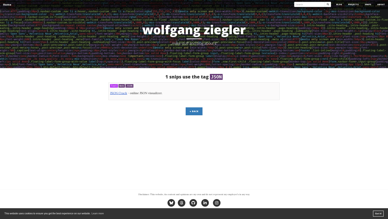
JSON (129, 85)
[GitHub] (193, 202)
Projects (353, 4)
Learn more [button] (98, 213)
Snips (368, 4)
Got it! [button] (378, 213)
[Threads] (181, 202)
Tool (114, 85)
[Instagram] (217, 202)
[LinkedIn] (205, 202)
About (381, 4)
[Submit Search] (328, 4)
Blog (339, 4)
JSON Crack (118, 93)
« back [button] (194, 111)
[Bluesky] (172, 202)
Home (7, 4)
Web (121, 85)
